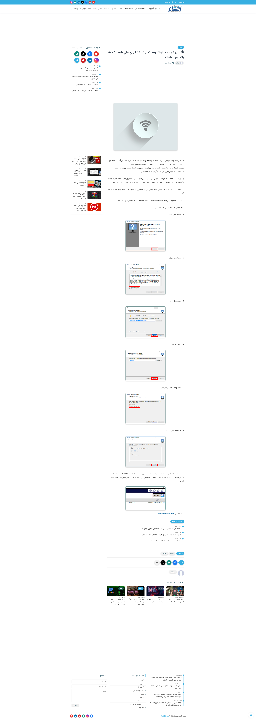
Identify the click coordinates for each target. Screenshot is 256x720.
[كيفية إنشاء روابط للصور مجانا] (94, 184)
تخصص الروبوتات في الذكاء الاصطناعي (85, 90)
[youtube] (93, 2)
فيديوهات (77, 8)
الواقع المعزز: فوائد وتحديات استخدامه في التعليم (85, 77)
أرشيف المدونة (168, 2)
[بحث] (71, 8)
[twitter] (82, 2)
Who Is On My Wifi (166, 513)
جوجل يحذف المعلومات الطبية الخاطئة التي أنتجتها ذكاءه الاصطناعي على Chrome (167, 695)
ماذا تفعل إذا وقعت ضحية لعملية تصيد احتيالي (155, 600)
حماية (95, 8)
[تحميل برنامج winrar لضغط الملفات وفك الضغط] (94, 195)
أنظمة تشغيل (117, 8)
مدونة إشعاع (164, 716)
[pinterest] (89, 2)
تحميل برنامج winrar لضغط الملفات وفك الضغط (79, 196)
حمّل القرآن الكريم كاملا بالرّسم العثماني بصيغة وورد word (79, 173)
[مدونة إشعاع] (175, 8)
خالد (177, 63)
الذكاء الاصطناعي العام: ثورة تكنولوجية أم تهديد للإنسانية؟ (85, 69)
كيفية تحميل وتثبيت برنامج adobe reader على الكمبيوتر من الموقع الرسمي (79, 161)
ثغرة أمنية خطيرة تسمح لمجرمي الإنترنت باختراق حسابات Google (117, 601)
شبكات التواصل (104, 8)
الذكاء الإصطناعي (141, 8)
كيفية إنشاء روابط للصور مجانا (80, 184)
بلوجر (84, 8)
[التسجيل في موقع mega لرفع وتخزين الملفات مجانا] (94, 207)
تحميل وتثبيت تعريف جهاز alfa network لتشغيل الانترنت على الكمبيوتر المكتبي (166, 679)
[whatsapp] (75, 2)
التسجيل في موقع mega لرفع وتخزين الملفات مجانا (80, 208)
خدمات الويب (128, 8)
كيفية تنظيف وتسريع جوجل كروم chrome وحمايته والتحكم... (161, 535)
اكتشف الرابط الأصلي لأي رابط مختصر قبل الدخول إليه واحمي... (160, 528)
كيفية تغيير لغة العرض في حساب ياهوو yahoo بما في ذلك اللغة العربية (166, 704)
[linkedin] (78, 2)
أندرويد (151, 8)
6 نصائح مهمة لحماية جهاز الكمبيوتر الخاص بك (165, 541)
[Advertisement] (128, 29)
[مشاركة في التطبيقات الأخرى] (157, 562)
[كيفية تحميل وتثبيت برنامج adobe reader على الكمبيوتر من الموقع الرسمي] (94, 160)
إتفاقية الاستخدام (180, 2)
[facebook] (86, 2)
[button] (175, 562)
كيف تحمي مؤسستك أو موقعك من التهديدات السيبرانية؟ (136, 601)
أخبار (89, 8)
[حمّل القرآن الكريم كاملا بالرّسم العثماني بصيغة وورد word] (94, 172)
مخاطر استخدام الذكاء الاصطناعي (87, 84)
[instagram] (71, 2)
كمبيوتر (157, 8)
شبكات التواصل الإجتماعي (136, 704)
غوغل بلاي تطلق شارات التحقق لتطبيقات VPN (176, 600)
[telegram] (76, 60)
